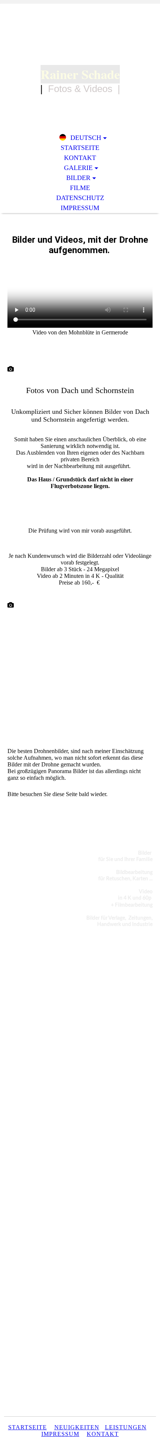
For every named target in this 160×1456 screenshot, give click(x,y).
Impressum (80, 208)
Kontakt (80, 157)
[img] (80, 40)
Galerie (78, 167)
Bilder (78, 177)
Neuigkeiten (76, 1427)
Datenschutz (80, 198)
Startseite (80, 147)
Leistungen (126, 1427)
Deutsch (85, 137)
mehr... (15, 742)
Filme (80, 188)
